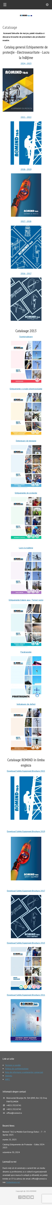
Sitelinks (8, 1075)
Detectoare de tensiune (26, 440)
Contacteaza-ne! (13, 1182)
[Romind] (26, 15)
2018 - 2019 (26, 169)
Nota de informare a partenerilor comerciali (24, 1072)
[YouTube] (32, 1197)
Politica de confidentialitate (16, 1068)
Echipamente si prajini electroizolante (26, 388)
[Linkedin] (24, 1197)
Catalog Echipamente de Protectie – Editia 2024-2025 (24, 1146)
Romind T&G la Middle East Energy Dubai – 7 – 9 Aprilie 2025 (24, 1133)
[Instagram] (28, 1197)
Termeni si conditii (13, 1065)
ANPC (7, 1079)
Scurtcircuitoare (26, 336)
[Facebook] (20, 1197)
